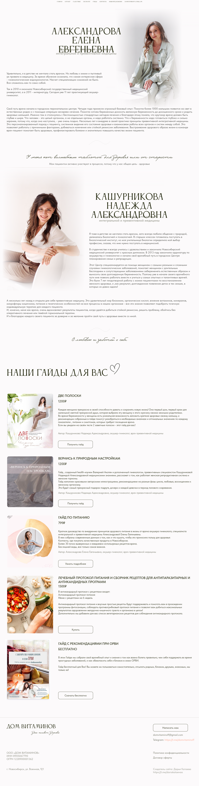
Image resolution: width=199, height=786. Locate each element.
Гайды (95, 1)
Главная (59, 1)
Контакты (103, 1)
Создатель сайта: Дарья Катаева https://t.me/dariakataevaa (172, 770)
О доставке (77, 1)
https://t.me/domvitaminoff (179, 739)
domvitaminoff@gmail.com (133, 1)
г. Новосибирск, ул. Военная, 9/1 (25, 769)
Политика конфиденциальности (171, 752)
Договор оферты (162, 757)
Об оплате (86, 1)
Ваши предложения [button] (115, 1)
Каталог (67, 1)
